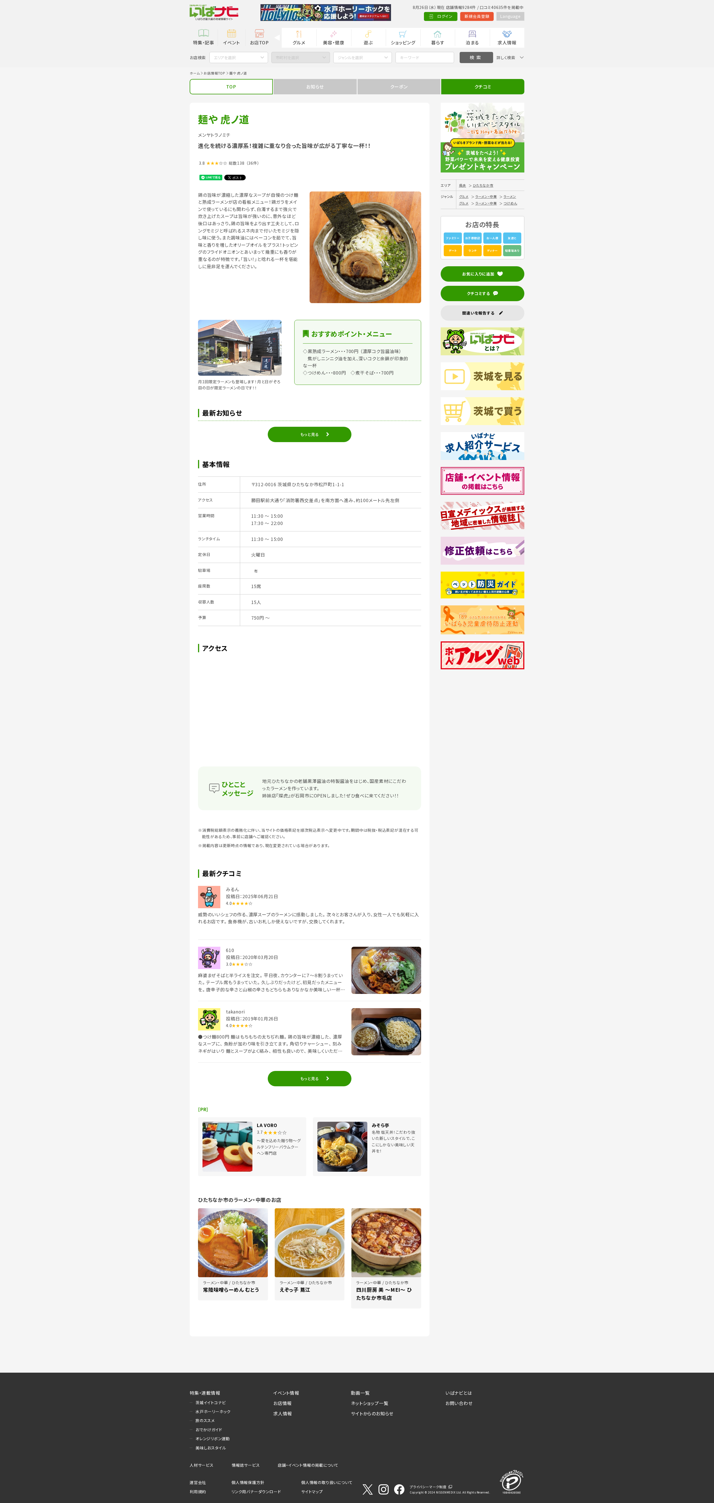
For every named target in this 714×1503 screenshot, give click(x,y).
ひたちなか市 (483, 185)
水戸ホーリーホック (213, 1411)
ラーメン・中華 (486, 196)
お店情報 (282, 1403)
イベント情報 (286, 1392)
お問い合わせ (459, 1403)
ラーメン (509, 196)
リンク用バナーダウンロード (256, 1491)
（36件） (252, 163)
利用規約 (198, 1491)
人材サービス (202, 1465)
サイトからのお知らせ (372, 1413)
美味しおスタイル (211, 1448)
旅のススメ (205, 1420)
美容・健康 (333, 42)
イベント (231, 42)
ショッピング (403, 42)
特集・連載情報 (205, 1392)
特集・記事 (203, 42)
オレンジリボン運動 (213, 1438)
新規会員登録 (477, 16)
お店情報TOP (214, 73)
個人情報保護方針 (247, 1482)
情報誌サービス (246, 1465)
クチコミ (482, 86)
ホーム (195, 73)
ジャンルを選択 (350, 57)
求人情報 (507, 42)
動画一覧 (360, 1392)
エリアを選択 (225, 57)
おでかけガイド (209, 1429)
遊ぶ (368, 42)
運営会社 (198, 1482)
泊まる (472, 42)
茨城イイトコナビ (211, 1402)
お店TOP (259, 42)
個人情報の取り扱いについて (327, 1482)
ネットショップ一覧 (369, 1403)
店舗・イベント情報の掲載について (308, 1465)
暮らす (437, 42)
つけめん (510, 203)
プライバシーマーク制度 (428, 1486)
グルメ (299, 42)
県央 (462, 185)
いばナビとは (458, 1392)
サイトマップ (312, 1491)
